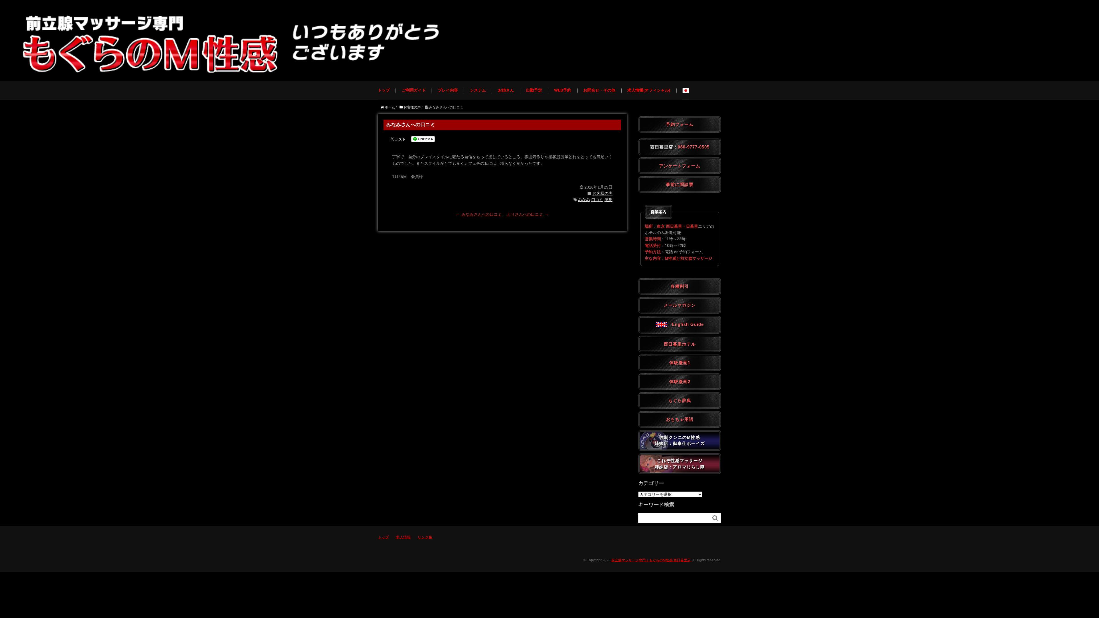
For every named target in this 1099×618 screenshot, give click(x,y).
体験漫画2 (679, 381)
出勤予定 (534, 90)
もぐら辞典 (679, 400)
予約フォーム (679, 124)
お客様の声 (602, 193)
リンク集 (425, 537)
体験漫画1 (679, 362)
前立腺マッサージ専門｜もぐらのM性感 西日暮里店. (651, 560)
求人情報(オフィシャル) (648, 90)
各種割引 (680, 286)
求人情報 (403, 537)
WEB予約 (562, 90)
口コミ (597, 199)
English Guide (685, 324)
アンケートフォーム (679, 165)
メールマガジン (680, 305)
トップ (384, 90)
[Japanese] (685, 90)
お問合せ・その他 (599, 90)
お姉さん (506, 90)
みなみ (584, 199)
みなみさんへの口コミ (482, 214)
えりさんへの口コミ (525, 214)
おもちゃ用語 (679, 419)
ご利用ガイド (414, 90)
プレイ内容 (448, 90)
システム (478, 90)
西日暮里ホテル (680, 344)
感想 (608, 199)
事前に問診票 (679, 184)
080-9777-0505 (693, 146)
